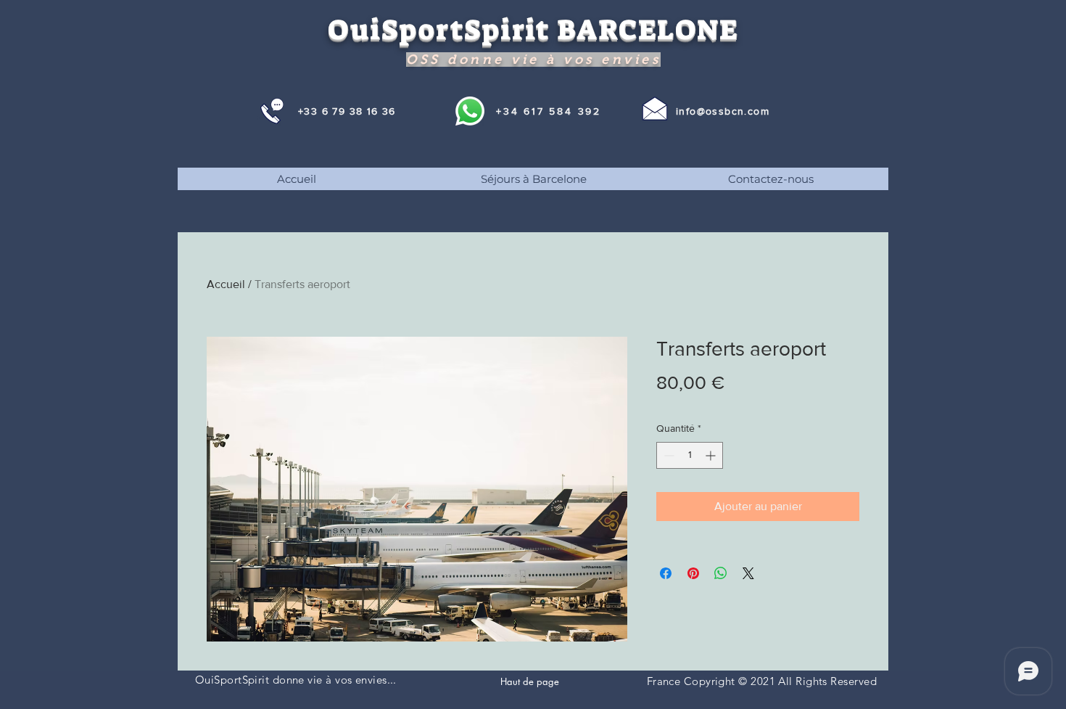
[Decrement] (667, 455)
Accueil (226, 284)
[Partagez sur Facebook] (665, 573)
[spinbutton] (690, 455)
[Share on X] (748, 573)
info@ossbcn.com (722, 111)
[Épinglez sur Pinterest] (693, 573)
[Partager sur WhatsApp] (721, 573)
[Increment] (712, 455)
